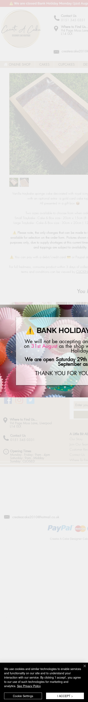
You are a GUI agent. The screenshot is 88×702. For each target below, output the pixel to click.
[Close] (82, 668)
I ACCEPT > (65, 696)
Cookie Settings (23, 696)
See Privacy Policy (29, 686)
